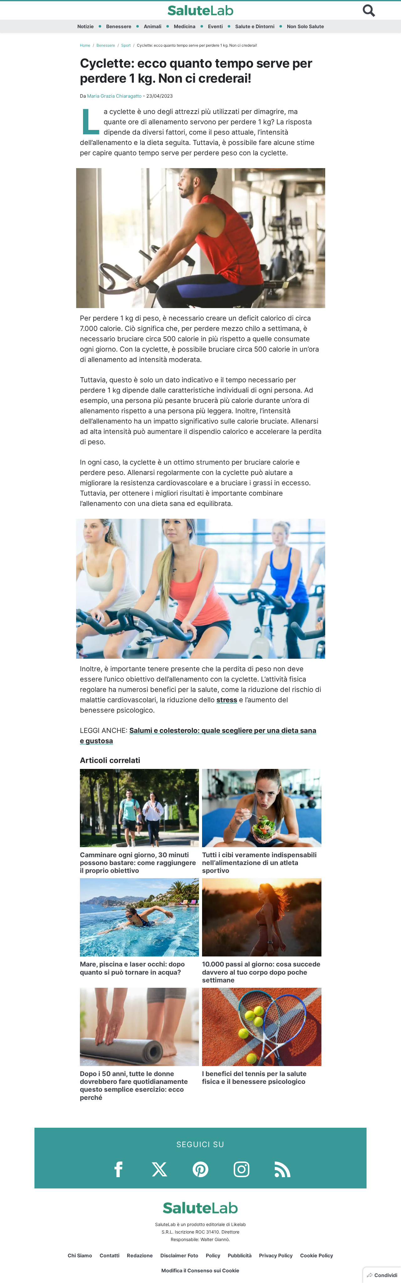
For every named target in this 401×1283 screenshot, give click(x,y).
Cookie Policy (316, 1255)
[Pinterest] (200, 1168)
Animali (152, 26)
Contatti (109, 1255)
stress (226, 700)
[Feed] (282, 1168)
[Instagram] (241, 1168)
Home (85, 45)
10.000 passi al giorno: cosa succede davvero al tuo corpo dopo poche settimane (261, 972)
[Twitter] (159, 1168)
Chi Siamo (80, 1255)
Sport (126, 45)
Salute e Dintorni (254, 26)
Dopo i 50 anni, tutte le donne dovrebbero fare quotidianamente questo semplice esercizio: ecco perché (134, 1085)
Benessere (118, 26)
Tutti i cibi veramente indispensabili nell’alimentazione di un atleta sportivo (259, 862)
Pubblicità (240, 1255)
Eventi (215, 26)
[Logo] (200, 10)
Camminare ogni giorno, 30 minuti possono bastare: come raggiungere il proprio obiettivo (138, 862)
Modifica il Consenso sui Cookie (200, 1270)
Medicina (184, 26)
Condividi (385, 1275)
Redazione (140, 1255)
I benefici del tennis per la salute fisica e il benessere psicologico (254, 1077)
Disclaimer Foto (179, 1255)
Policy (213, 1255)
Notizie (85, 26)
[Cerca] (369, 10)
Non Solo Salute (305, 26)
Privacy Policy (276, 1255)
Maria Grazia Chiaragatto (114, 96)
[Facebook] (118, 1168)
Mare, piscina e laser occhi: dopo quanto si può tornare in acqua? (132, 968)
